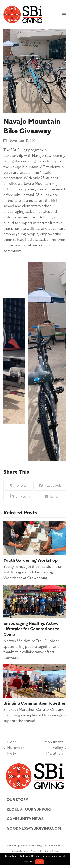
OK (39, 861)
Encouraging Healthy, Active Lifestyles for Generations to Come (32, 629)
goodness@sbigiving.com (34, 828)
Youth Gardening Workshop (31, 560)
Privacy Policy (37, 851)
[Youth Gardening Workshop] (35, 537)
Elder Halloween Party (14, 747)
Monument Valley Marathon (49, 747)
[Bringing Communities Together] (35, 680)
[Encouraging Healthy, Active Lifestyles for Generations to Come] (35, 600)
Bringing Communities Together (35, 703)
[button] (64, 14)
